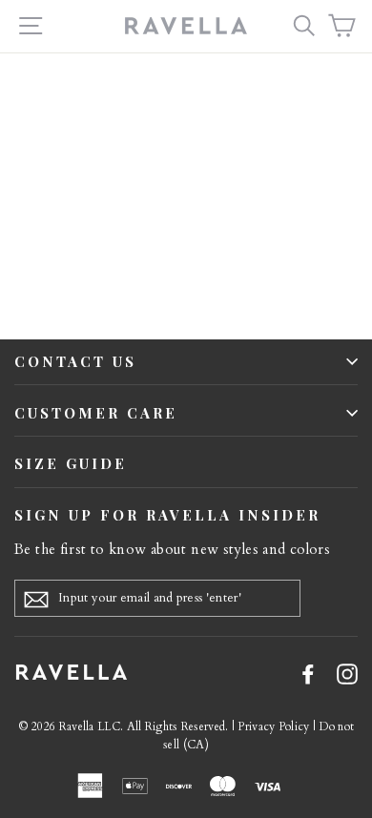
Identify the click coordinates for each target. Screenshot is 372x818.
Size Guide (70, 463)
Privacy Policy (273, 726)
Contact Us (75, 361)
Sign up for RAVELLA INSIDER (167, 514)
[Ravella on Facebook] (308, 673)
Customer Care (95, 412)
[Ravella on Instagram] (347, 673)
